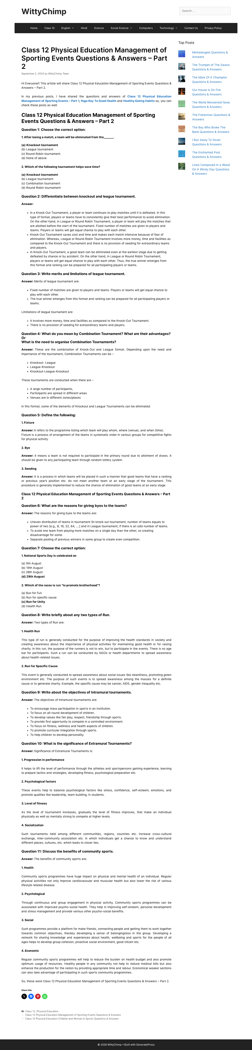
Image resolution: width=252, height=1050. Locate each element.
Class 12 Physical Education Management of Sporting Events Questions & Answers (73, 1014)
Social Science (120, 28)
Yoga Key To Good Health (98, 101)
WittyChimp (43, 11)
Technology (167, 28)
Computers (146, 28)
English (65, 28)
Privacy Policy (213, 28)
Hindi (84, 28)
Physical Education (47, 1011)
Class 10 (49, 28)
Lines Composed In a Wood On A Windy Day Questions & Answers (211, 169)
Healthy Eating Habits (139, 101)
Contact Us (191, 28)
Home (34, 28)
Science (99, 28)
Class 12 (30, 1011)
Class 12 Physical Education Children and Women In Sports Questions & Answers (72, 1018)
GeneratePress (145, 1044)
